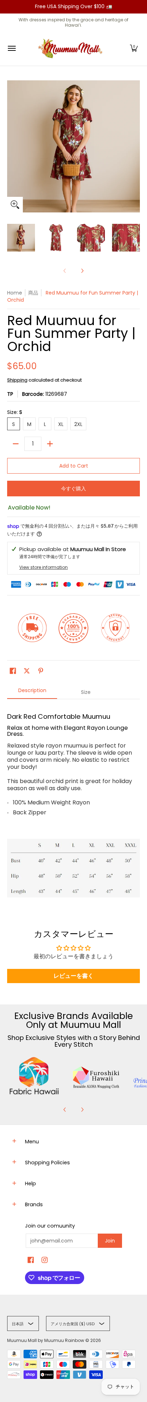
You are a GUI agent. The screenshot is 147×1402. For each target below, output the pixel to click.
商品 (33, 292)
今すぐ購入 (73, 488)
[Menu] (11, 48)
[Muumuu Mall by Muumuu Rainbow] (72, 48)
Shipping (17, 380)
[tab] (32, 692)
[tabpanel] (73, 803)
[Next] (82, 271)
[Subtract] (15, 443)
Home (14, 292)
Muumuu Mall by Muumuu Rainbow (45, 1340)
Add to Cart (73, 465)
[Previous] (65, 1109)
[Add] (50, 443)
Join (110, 1240)
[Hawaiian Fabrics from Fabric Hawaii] (34, 1076)
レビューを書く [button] (73, 976)
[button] (134, 48)
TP (10, 394)
